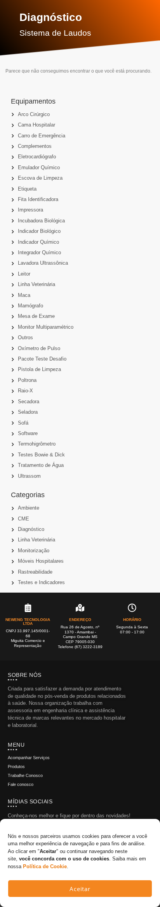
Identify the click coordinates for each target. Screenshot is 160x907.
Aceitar (80, 889)
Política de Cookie (45, 866)
